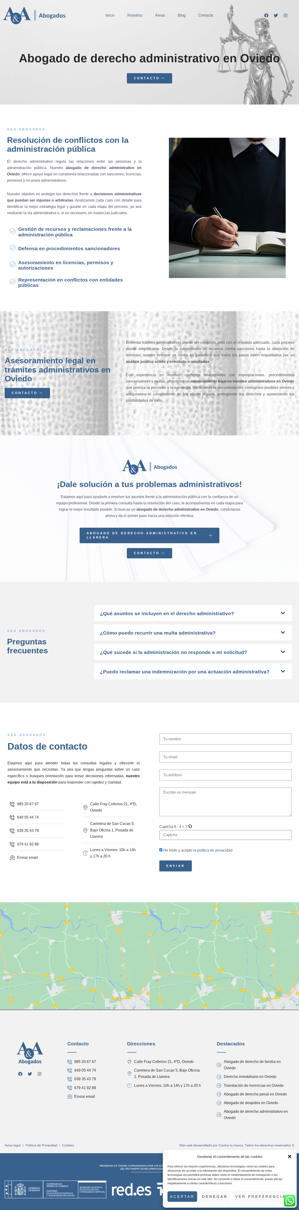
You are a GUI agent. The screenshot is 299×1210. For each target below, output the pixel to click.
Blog (181, 15)
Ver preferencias (262, 1197)
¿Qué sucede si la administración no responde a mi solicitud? (173, 652)
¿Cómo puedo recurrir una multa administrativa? (158, 633)
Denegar (215, 1197)
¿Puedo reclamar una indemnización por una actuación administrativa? (185, 671)
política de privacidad (214, 850)
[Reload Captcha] (190, 827)
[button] (289, 1156)
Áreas (160, 15)
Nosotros (134, 15)
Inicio (110, 15)
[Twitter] (276, 15)
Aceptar (182, 1197)
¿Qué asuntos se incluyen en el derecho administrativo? (167, 613)
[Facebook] (266, 15)
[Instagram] (285, 15)
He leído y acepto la (197, 850)
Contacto (205, 15)
